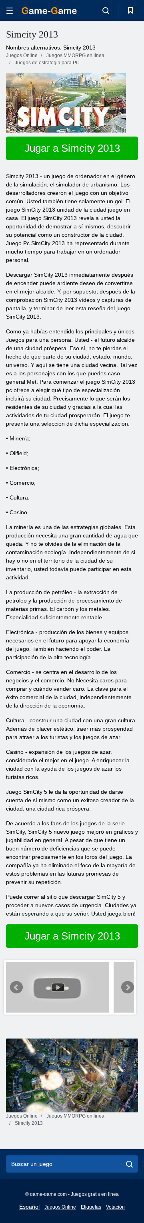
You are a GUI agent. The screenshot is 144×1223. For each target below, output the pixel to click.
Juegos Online (60, 1207)
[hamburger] (9, 10)
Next (127, 987)
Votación (115, 1207)
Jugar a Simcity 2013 (72, 148)
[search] (129, 1164)
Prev (16, 987)
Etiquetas (91, 1207)
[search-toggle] (105, 10)
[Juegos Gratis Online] (49, 10)
